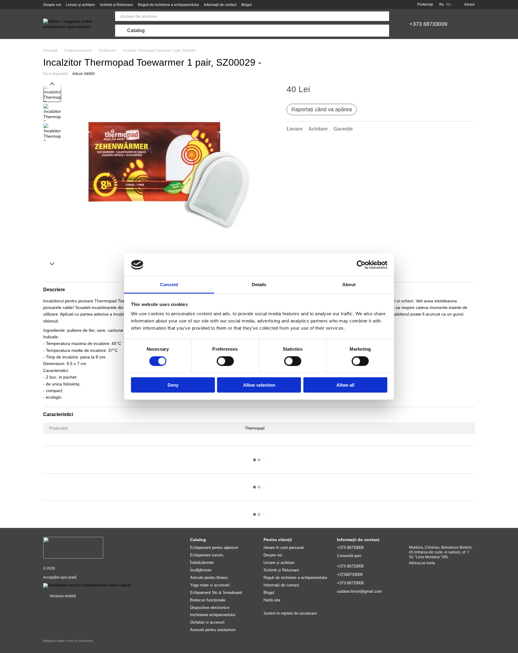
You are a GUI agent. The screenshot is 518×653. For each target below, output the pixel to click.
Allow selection (259, 385)
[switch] (225, 361)
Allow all (345, 385)
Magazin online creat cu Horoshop (68, 641)
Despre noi (52, 5)
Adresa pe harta (422, 563)
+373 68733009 (428, 24)
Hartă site (271, 600)
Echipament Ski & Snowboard (216, 592)
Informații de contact (220, 5)
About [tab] (349, 284)
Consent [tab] (169, 284)
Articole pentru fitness (209, 577)
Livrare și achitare (80, 5)
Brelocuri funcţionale (207, 600)
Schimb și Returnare (116, 5)
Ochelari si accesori (207, 622)
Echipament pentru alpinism (214, 547)
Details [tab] (259, 284)
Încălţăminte (200, 570)
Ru (448, 4)
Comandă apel (349, 556)
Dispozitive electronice (209, 607)
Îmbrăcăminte (202, 562)
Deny (173, 385)
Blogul (246, 5)
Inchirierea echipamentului (212, 615)
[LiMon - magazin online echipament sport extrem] (73, 547)
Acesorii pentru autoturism (213, 630)
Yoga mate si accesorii (210, 585)
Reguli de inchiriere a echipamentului (168, 5)
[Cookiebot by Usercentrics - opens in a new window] (361, 264)
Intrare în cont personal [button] (283, 547)
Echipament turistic (207, 555)
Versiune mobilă (62, 596)
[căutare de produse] (384, 16)
